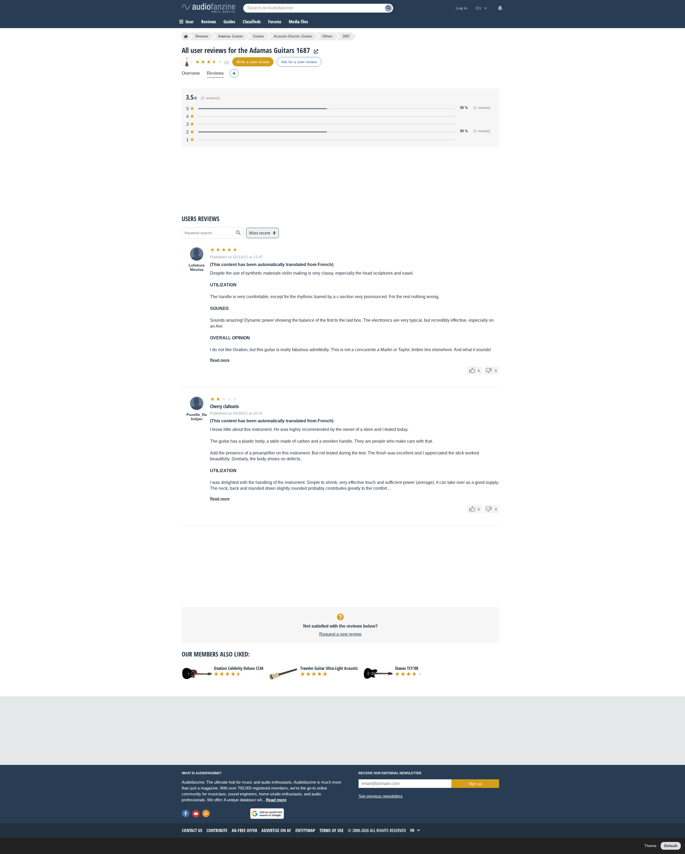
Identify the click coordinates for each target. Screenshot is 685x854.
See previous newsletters (381, 796)
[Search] (388, 8)
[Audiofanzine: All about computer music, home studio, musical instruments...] (208, 8)
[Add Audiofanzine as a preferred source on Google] (267, 813)
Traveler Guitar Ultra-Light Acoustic (329, 668)
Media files (298, 21)
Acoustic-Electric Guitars (293, 36)
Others (327, 36)
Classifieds (252, 21)
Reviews (208, 21)
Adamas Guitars (230, 36)
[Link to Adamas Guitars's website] (314, 51)
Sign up (475, 783)
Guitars (258, 36)
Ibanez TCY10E (406, 668)
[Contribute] (234, 73)
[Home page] (186, 36)
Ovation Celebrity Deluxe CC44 (238, 668)
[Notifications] (500, 8)
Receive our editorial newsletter (390, 773)
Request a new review (340, 634)
